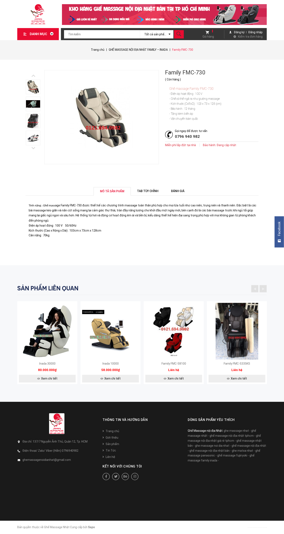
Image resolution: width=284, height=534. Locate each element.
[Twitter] (115, 476)
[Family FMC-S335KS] (237, 331)
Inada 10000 (110, 363)
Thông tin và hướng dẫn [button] (125, 420)
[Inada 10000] (110, 331)
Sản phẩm (112, 444)
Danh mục (39, 34)
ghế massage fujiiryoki (232, 455)
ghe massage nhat (236, 430)
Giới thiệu (112, 437)
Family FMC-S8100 (174, 363)
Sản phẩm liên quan (47, 288)
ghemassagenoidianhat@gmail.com (46, 459)
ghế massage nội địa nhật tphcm (232, 435)
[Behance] (125, 476)
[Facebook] (106, 476)
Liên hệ (110, 457)
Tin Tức (111, 450)
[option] (35, 86)
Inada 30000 (47, 363)
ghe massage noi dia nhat (212, 445)
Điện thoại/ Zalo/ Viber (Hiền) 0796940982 (50, 450)
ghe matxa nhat (242, 450)
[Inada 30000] (47, 331)
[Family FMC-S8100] (173, 331)
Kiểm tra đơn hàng (250, 36)
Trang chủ (112, 431)
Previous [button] (33, 148)
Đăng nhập (255, 32)
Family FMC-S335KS (237, 363)
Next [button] (33, 75)
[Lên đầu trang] (279, 524)
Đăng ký (239, 32)
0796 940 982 (187, 136)
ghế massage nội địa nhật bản (209, 450)
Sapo (91, 527)
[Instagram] (134, 476)
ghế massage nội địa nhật (249, 445)
